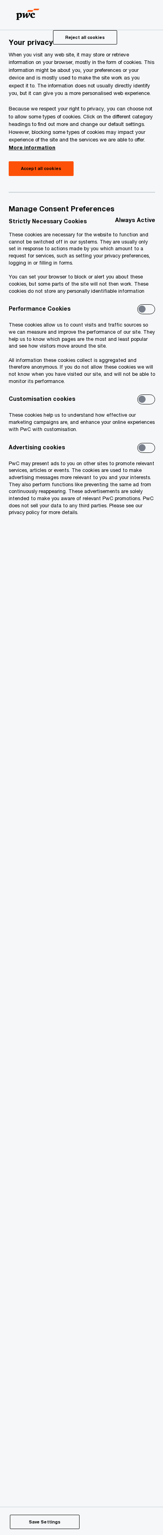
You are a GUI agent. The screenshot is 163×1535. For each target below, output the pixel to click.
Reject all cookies (85, 37)
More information (32, 147)
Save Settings (45, 1522)
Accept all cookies (41, 168)
